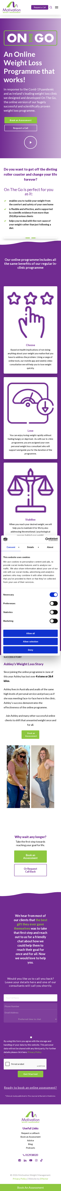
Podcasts (30, 1147)
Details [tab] (30, 547)
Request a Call (40, 7)
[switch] (54, 603)
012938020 (31, 1155)
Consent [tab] (11, 547)
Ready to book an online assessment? (30, 1087)
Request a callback (30, 1133)
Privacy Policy (34, 1052)
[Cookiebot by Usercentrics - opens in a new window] (45, 539)
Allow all (30, 633)
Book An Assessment (30, 1187)
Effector (44, 1178)
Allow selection (30, 641)
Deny (30, 650)
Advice (30, 1140)
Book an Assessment (30, 1136)
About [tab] (50, 547)
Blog (30, 1144)
